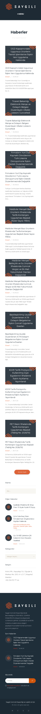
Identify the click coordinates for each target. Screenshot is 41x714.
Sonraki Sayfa (22, 472)
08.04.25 (22, 544)
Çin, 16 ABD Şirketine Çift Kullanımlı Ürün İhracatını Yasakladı (22, 538)
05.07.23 (18, 530)
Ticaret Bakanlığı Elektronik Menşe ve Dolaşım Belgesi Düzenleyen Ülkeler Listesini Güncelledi (18, 125)
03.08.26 (16, 240)
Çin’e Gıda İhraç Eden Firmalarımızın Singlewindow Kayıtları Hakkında (23, 518)
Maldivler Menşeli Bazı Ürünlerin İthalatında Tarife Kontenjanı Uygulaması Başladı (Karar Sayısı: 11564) (20, 232)
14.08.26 (15, 77)
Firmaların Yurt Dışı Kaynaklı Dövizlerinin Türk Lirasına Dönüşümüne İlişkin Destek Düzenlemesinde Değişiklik (18, 177)
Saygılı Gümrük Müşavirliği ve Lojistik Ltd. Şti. (20, 702)
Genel (7, 77)
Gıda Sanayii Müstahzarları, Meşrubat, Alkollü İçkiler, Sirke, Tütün (22, 526)
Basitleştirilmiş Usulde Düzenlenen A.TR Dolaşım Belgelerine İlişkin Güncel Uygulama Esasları (17, 338)
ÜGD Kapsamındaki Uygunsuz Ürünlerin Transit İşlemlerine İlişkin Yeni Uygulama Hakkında (19, 70)
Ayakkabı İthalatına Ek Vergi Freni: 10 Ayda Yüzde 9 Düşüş (24, 506)
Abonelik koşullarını (14, 685)
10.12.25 (21, 510)
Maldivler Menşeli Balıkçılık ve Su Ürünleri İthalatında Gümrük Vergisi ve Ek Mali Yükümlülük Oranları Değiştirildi (20, 285)
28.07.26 (15, 401)
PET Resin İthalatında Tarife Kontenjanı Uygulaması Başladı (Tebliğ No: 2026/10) (19, 444)
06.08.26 (16, 132)
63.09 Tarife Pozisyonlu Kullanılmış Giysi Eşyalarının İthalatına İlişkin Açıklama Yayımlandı (18, 393)
